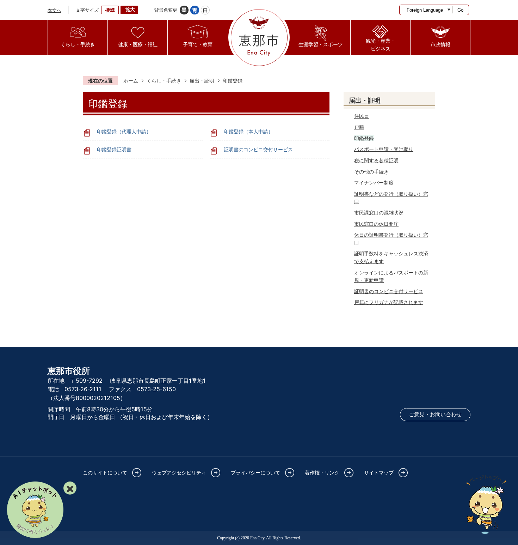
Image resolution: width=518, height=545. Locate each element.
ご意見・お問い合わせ (435, 414)
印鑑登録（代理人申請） (124, 131)
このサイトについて (105, 473)
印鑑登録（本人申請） (248, 131)
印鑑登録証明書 (114, 149)
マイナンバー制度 (374, 183)
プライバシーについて (255, 473)
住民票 (361, 116)
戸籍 (359, 127)
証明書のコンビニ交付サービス (258, 149)
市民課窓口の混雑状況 (378, 213)
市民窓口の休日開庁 (376, 224)
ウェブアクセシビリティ (179, 473)
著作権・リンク (322, 473)
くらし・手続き (164, 81)
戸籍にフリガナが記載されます (388, 302)
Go (460, 10)
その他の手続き (371, 172)
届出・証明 (202, 81)
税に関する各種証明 (376, 160)
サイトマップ (379, 473)
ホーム (130, 81)
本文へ (54, 10)
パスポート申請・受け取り (383, 149)
